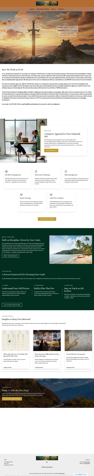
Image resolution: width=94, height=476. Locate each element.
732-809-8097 (86, 463)
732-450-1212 (86, 462)
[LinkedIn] (47, 462)
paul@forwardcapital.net (47, 467)
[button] (32, 9)
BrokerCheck (62, 473)
